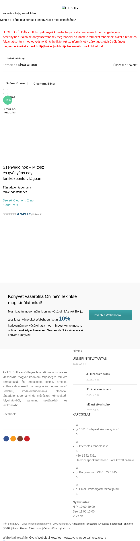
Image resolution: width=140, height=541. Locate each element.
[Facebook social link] (64, 2)
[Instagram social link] (72, 2)
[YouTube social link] (76, 2)
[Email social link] (68, 2)
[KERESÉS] (135, 13)
